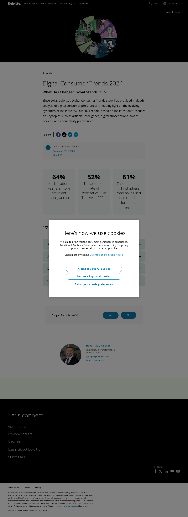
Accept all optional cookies (94, 268)
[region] (94, 258)
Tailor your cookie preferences (94, 284)
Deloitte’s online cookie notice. (106, 254)
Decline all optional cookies (94, 276)
